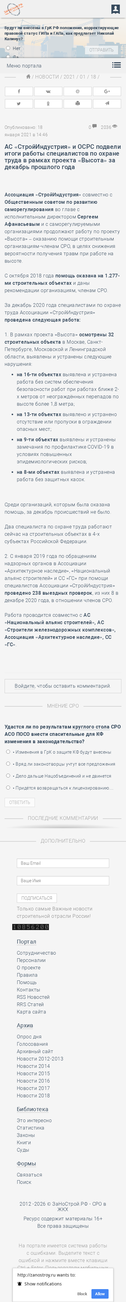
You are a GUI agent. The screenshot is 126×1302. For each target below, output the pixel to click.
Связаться (29, 1175)
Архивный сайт (35, 1051)
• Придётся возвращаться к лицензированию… (62, 788)
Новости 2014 (33, 1066)
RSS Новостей (33, 997)
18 (93, 77)
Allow (100, 1294)
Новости (47, 77)
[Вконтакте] (48, 91)
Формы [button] (26, 1163)
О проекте (28, 968)
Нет (16, 48)
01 (83, 77)
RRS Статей (30, 1004)
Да (15, 57)
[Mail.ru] (78, 91)
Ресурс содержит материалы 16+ (63, 1219)
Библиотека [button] (33, 1109)
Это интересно (34, 1120)
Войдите (24, 686)
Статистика (31, 1128)
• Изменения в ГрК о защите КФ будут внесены (61, 752)
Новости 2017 (33, 1088)
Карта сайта (31, 1012)
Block (82, 1294)
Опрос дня (29, 1037)
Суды (23, 1150)
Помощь (27, 982)
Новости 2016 (33, 1081)
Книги (24, 1143)
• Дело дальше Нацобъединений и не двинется (62, 776)
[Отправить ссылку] (107, 103)
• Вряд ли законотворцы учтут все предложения (64, 764)
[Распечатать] (78, 103)
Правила (27, 975)
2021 (69, 77)
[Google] (107, 91)
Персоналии (31, 960)
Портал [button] (26, 941)
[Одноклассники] (48, 103)
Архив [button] (25, 1025)
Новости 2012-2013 (40, 1059)
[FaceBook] (19, 91)
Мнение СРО (63, 706)
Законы (26, 1135)
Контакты (28, 990)
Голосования (32, 1044)
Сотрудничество (36, 953)
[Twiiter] (19, 103)
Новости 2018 (33, 1096)
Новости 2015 (33, 1073)
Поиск (24, 1182)
